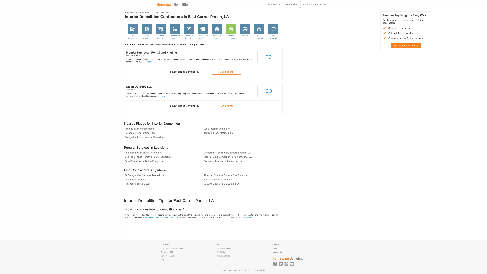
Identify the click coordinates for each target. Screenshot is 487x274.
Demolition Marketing (225, 248)
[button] (275, 263)
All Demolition (132, 37)
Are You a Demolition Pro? (315, 4)
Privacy (248, 270)
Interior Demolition (231, 37)
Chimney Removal (160, 37)
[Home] (173, 4)
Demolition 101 (167, 252)
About (274, 248)
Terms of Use (260, 270)
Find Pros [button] (272, 4)
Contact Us (277, 252)
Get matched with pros (406, 45)
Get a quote (226, 71)
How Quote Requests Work (172, 248)
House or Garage (217, 37)
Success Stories (223, 256)
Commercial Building (175, 37)
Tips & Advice (290, 4)
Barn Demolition (146, 37)
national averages (245, 217)
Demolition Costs (168, 256)
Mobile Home (245, 37)
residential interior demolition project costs (162, 217)
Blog (162, 260)
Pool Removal (259, 37)
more (149, 62)
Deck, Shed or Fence (203, 37)
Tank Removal (273, 37)
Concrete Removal (189, 37)
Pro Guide (221, 252)
